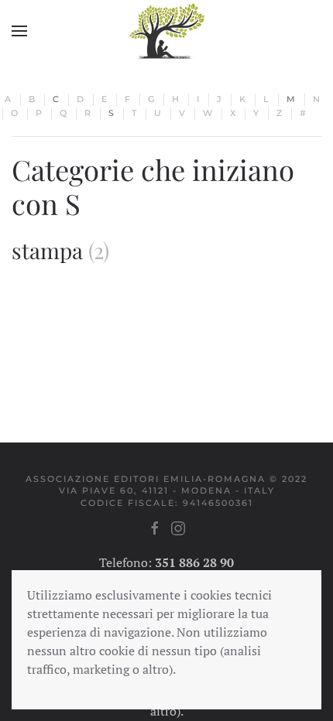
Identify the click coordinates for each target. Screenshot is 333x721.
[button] (19, 31)
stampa (47, 250)
